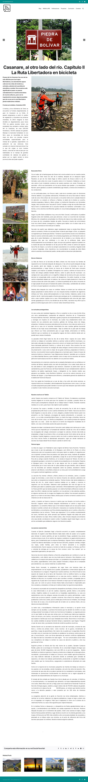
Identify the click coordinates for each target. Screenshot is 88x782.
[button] (83, 8)
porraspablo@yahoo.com (8, 1)
